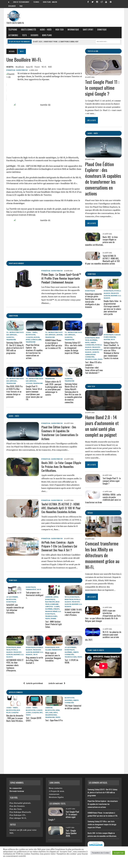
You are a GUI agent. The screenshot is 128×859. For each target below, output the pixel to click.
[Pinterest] (111, 1)
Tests (24, 35)
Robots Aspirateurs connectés (92, 354)
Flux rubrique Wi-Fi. (18, 818)
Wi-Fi (44, 67)
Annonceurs (54, 794)
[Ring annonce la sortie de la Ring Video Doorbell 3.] (34, 643)
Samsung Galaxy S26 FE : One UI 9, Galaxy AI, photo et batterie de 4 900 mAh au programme (15, 348)
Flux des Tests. (16, 809)
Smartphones (51, 715)
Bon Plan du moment (16, 263)
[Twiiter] (93, 1)
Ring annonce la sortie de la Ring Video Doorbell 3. (34, 660)
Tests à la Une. (93, 51)
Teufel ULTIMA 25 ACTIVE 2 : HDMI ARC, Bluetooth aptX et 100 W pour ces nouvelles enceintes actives (61, 508)
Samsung (10, 337)
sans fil (29, 67)
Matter (107, 339)
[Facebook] (88, 1)
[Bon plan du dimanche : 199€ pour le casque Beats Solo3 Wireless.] (15, 704)
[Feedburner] (115, 1)
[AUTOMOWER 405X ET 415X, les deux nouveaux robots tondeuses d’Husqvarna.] (15, 643)
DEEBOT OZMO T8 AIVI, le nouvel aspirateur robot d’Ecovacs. (73, 612)
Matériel (49, 609)
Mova (87, 342)
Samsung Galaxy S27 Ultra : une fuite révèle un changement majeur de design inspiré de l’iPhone (73, 348)
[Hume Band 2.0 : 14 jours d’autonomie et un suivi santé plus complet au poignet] (103, 409)
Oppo (55, 712)
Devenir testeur (17, 791)
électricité (50, 602)
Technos (36, 2)
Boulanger (12, 6)
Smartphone (13, 315)
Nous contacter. (56, 788)
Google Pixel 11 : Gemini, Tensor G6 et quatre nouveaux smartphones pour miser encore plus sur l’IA (34, 393)
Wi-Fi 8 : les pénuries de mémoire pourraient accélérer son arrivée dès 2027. (103, 636)
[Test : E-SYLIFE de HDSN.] (73, 643)
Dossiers (34, 35)
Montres (68, 700)
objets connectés (28, 29)
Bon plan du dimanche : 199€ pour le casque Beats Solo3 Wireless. (14, 718)
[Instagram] (97, 1)
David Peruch (22, 70)
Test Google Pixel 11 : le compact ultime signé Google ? (102, 87)
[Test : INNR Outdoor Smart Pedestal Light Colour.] (54, 593)
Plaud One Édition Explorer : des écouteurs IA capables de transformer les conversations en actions (34, 351)
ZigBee (53, 618)
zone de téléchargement (21, 2)
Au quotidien (12, 597)
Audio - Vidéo (31, 332)
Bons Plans (47, 35)
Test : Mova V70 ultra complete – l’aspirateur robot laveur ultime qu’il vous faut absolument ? (94, 367)
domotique (13, 580)
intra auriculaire (33, 339)
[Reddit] (102, 1)
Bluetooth (30, 335)
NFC (41, 712)
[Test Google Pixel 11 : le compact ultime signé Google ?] (103, 73)
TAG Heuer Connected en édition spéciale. (73, 707)
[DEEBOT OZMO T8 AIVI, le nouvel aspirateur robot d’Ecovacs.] (73, 593)
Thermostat (31, 589)
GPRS (58, 710)
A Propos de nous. (56, 791)
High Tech (59, 29)
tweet (37, 67)
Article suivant (55, 683)
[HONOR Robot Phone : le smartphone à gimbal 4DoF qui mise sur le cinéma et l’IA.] (54, 328)
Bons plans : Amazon (50, 2)
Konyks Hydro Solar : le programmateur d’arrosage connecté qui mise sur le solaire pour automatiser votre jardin (112, 308)
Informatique (73, 29)
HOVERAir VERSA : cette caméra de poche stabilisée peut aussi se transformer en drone (103, 498)
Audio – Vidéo (46, 29)
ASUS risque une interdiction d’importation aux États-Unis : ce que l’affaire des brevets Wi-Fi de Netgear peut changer (103, 615)
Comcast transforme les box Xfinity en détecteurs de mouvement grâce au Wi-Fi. (102, 555)
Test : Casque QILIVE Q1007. (33, 719)
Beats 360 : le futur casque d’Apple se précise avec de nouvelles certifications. (61, 466)
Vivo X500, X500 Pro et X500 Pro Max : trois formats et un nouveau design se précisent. (14, 391)
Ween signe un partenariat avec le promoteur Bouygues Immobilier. (53, 656)
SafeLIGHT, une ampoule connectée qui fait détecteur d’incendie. (15, 608)
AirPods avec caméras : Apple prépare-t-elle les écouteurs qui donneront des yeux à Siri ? (59, 546)
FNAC (21, 6)
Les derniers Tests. (58, 803)
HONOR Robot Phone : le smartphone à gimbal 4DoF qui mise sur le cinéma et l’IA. (53, 344)
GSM (50, 712)
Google (29, 383)
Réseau (90, 512)
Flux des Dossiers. (17, 806)
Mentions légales (56, 797)
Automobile (13, 35)
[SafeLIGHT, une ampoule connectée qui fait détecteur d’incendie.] (15, 593)
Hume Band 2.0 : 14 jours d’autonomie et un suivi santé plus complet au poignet (102, 426)
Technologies (51, 616)
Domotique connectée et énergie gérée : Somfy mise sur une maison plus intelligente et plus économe (93, 300)
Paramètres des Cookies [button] (101, 853)
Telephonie (12, 29)
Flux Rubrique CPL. (18, 815)
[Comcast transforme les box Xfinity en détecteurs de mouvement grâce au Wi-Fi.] (103, 535)
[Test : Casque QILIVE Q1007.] (34, 704)
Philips (56, 609)
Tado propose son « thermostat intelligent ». (34, 595)
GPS (46, 712)
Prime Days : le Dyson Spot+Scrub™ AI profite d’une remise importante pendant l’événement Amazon (61, 278)
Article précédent (34, 683)
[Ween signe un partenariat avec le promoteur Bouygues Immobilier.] (54, 643)
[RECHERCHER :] (107, 41)
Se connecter (16, 788)
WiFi (50, 67)
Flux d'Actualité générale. (20, 803)
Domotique (101, 29)
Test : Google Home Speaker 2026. (71, 833)
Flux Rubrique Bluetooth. (20, 812)
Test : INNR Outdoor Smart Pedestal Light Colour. (53, 624)
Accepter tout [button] (118, 853)
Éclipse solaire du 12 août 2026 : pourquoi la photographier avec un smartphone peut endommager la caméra (53, 388)
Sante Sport (88, 29)
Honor (37, 337)
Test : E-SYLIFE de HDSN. (71, 661)
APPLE (55, 597)
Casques (29, 337)
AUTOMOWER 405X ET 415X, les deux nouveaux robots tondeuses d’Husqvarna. (15, 665)
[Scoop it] (120, 1)
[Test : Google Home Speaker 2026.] (55, 833)
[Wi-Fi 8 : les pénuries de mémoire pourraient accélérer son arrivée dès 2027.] (92, 634)
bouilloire (20, 67)
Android (48, 597)
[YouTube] (106, 1)
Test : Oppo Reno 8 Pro (54, 720)
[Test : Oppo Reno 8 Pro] (54, 704)
